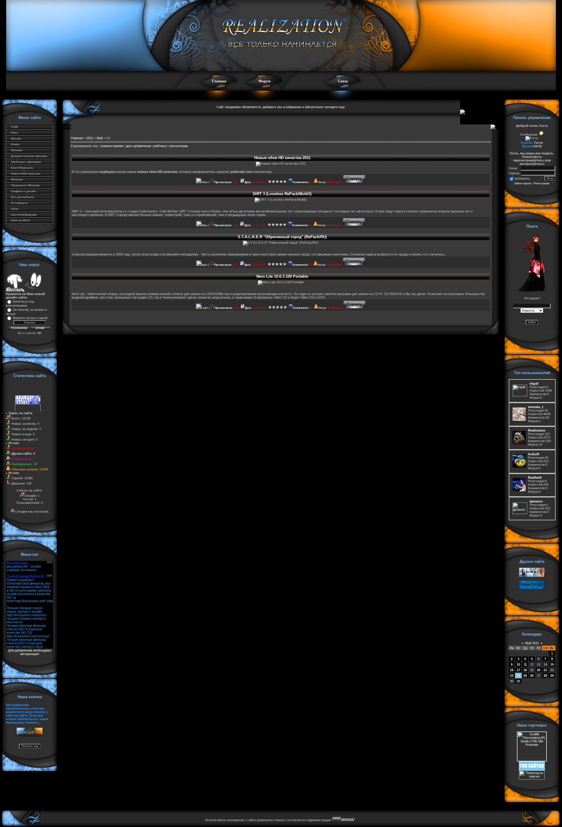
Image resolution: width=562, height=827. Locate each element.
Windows (17, 179)
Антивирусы (19, 202)
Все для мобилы (22, 197)
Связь (343, 81)
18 (525, 670)
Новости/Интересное (26, 173)
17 (518, 670)
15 (552, 664)
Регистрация (541, 183)
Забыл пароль (523, 183)
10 (518, 664)
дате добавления (138, 146)
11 (525, 664)
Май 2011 (532, 643)
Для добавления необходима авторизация (29, 652)
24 (518, 675)
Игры (14, 132)
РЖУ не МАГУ (20, 220)
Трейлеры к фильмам (26, 161)
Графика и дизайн (23, 191)
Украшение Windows (25, 185)
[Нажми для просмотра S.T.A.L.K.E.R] (354, 264)
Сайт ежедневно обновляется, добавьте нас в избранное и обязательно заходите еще (281, 107)
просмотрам (178, 146)
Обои (14, 208)
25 (525, 675)
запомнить (522, 178)
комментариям (112, 146)
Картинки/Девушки (24, 214)
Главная (219, 81)
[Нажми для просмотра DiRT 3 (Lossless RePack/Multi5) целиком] (354, 225)
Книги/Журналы (22, 167)
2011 (89, 138)
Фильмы (16, 150)
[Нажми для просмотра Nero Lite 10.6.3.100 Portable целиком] (354, 307)
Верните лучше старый (30, 318)
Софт (14, 126)
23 (511, 675)
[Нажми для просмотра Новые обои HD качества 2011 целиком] (354, 182)
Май (100, 138)
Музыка (16, 138)
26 (532, 675)
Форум (264, 81)
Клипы (15, 144)
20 (538, 670)
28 (545, 675)
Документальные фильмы (29, 156)
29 (552, 675)
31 (518, 681)
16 (511, 670)
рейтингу (160, 146)
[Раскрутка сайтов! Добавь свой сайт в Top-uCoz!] (532, 769)
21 (545, 670)
